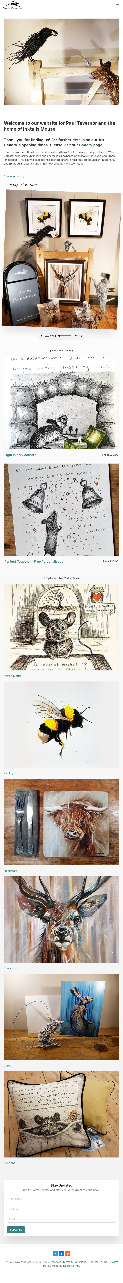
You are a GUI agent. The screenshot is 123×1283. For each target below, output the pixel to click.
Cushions (9, 1163)
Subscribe (16, 1229)
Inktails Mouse (12, 675)
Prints (7, 968)
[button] (117, 5)
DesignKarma (71, 1265)
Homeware (10, 870)
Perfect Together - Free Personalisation (34, 561)
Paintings (9, 773)
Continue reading (14, 176)
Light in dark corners (20, 455)
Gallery (85, 145)
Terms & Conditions (74, 1261)
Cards (7, 1065)
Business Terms (97, 1261)
